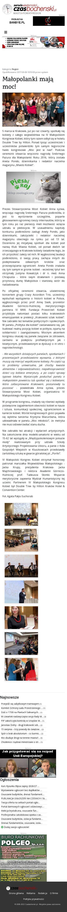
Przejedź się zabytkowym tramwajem (20, 703)
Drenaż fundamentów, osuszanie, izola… (21, 822)
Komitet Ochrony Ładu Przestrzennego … (22, 707)
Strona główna (16, 893)
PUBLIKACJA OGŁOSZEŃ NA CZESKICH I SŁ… (24, 798)
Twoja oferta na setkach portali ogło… (20, 802)
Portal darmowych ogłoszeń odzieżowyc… (22, 806)
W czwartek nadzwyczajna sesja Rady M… (22, 716)
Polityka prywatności (33, 899)
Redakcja (42, 893)
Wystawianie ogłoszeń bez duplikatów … (21, 790)
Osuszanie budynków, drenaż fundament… (22, 794)
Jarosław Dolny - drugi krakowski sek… (20, 724)
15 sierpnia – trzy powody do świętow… (21, 729)
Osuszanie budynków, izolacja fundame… (22, 818)
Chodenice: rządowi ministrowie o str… (21, 741)
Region (15, 69)
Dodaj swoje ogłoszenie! (16, 827)
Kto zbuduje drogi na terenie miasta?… (21, 737)
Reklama (30, 893)
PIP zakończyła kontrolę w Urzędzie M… (21, 720)
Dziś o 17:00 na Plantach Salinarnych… (20, 712)
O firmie (54, 893)
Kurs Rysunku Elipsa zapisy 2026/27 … (20, 786)
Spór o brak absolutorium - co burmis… (21, 733)
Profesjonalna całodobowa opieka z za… (21, 814)
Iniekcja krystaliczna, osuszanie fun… (19, 810)
